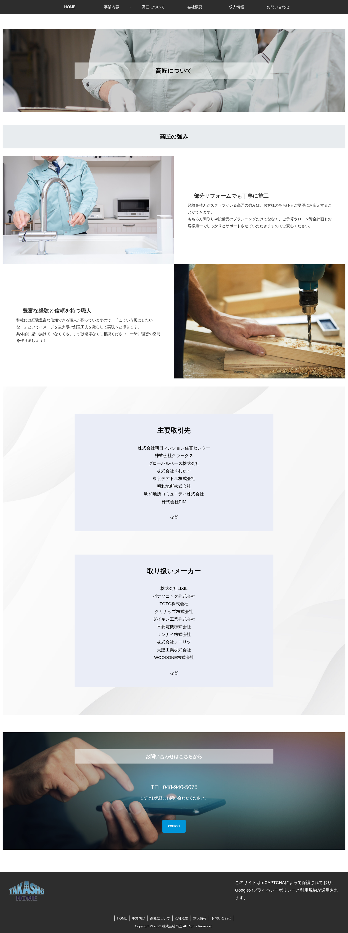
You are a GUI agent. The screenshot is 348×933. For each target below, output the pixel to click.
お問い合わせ (221, 918)
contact (174, 826)
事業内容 (138, 918)
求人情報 (199, 918)
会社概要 (181, 918)
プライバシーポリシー (274, 890)
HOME (122, 918)
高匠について (160, 918)
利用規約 (308, 890)
